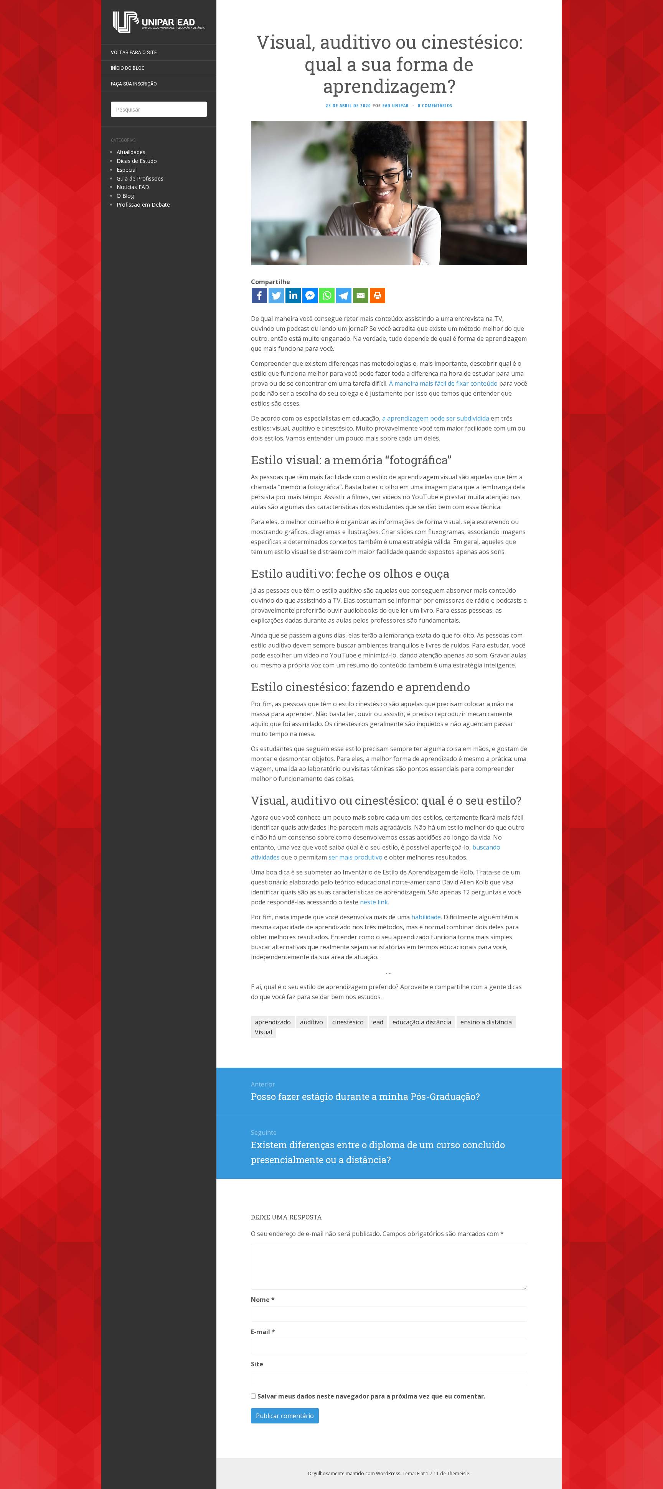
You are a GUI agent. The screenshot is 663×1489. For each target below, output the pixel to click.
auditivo (311, 1022)
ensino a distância (486, 1022)
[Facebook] (259, 295)
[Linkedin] (293, 295)
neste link (374, 902)
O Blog (125, 195)
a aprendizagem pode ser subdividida (435, 418)
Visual (263, 1032)
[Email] (360, 295)
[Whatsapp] (327, 295)
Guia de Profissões (140, 178)
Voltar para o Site (134, 52)
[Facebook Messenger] (310, 295)
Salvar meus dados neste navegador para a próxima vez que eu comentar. (371, 1396)
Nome (263, 1299)
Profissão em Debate (143, 204)
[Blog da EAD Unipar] (158, 22)
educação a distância (422, 1022)
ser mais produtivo (355, 857)
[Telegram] (343, 295)
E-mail (263, 1332)
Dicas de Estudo (137, 160)
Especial (127, 169)
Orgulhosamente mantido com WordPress (354, 1473)
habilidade (426, 917)
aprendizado (273, 1022)
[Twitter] (276, 295)
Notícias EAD (133, 187)
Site (257, 1364)
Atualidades (131, 152)
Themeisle (458, 1473)
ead (378, 1022)
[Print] (377, 295)
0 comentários (435, 105)
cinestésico (348, 1022)
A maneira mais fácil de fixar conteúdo (443, 383)
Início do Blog (128, 68)
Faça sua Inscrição (134, 84)
